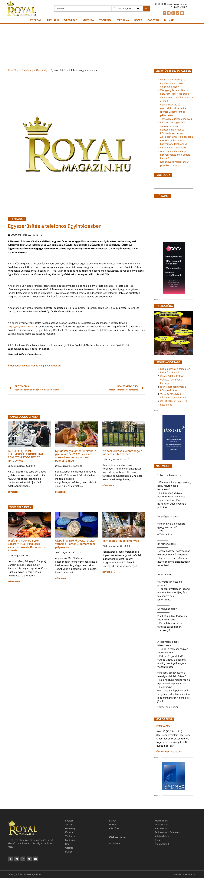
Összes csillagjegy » (169, 751)
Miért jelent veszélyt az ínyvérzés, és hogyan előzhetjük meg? (173, 83)
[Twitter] (177, 13)
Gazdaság (70, 20)
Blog (157, 840)
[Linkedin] (169, 13)
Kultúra (88, 20)
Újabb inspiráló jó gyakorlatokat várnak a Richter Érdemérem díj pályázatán (75, 544)
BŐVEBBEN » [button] (13, 492)
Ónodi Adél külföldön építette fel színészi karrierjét (172, 379)
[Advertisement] (102, 46)
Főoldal (35, 20)
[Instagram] (173, 13)
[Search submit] (146, 8)
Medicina (123, 20)
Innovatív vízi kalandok (173, 147)
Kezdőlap (13, 70)
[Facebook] (164, 13)
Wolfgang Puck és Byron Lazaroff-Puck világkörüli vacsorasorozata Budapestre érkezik (26, 545)
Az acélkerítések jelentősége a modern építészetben (122, 452)
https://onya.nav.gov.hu (21, 326)
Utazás (112, 824)
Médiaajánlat (161, 820)
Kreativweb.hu (189, 874)
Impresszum (161, 824)
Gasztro (153, 20)
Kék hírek (114, 828)
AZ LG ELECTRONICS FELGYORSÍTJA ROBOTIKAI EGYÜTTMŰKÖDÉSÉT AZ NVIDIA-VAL (25, 455)
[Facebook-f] (10, 859)
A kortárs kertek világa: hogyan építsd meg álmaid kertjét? (175, 155)
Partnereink (161, 828)
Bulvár (169, 20)
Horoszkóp (163, 725)
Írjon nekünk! (162, 844)
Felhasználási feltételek (167, 832)
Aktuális (53, 20)
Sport (138, 20)
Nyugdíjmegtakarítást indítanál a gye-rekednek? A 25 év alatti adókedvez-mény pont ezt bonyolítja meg (75, 455)
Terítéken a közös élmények (120, 540)
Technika (105, 20)
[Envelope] (182, 13)
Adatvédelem (162, 836)
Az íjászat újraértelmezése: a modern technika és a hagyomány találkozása (176, 140)
